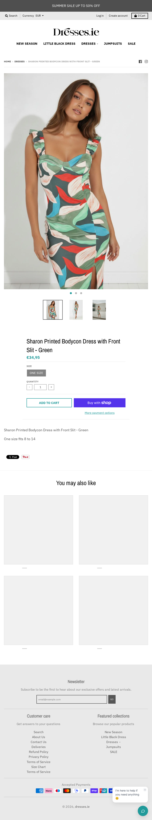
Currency (28, 15)
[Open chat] (143, 811)
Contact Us (39, 742)
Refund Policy (38, 752)
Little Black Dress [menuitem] (59, 44)
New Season (113, 732)
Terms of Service (38, 762)
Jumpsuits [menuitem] (113, 44)
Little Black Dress (113, 737)
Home (7, 61)
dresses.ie (82, 807)
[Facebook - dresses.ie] (140, 61)
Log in (100, 15)
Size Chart (38, 767)
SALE (113, 752)
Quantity (33, 381)
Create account (118, 15)
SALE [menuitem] (132, 44)
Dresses (19, 61)
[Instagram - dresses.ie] (146, 61)
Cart (141, 15)
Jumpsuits (113, 747)
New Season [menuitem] (26, 44)
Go (112, 699)
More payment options (100, 413)
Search (39, 732)
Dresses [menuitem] (88, 44)
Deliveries (38, 747)
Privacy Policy (38, 757)
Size (29, 366)
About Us (38, 737)
